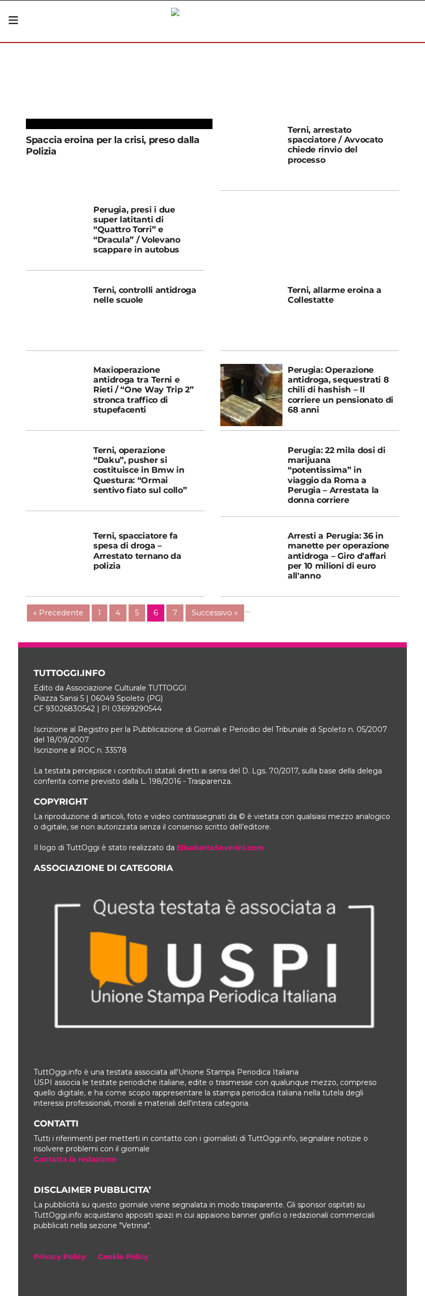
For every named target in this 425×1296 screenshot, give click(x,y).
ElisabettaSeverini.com (220, 847)
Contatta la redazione (75, 1159)
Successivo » (215, 612)
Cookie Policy (123, 1256)
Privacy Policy (60, 1256)
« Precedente (58, 612)
